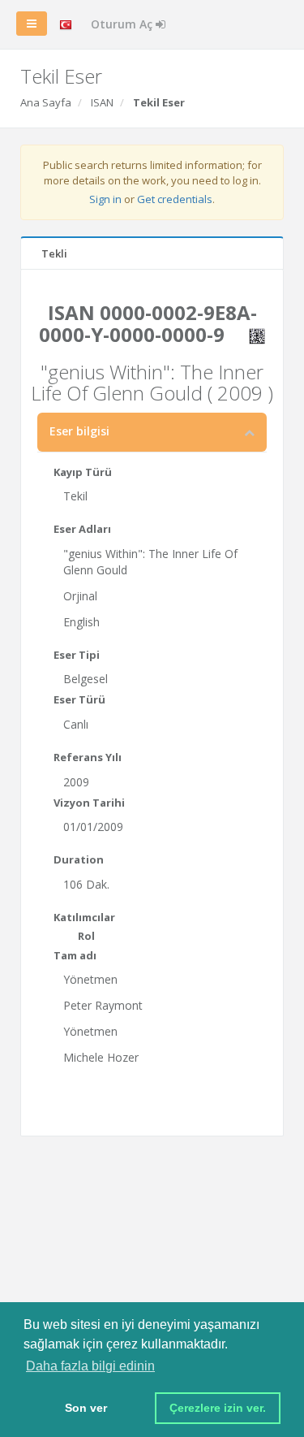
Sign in (105, 199)
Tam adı (75, 955)
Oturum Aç (123, 24)
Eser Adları (82, 529)
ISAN (102, 102)
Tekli (54, 253)
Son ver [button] (86, 1407)
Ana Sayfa (45, 102)
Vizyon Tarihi (89, 802)
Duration (79, 859)
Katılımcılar (84, 917)
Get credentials (174, 199)
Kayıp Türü (83, 472)
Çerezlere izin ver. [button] (217, 1407)
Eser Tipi (77, 654)
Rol (86, 935)
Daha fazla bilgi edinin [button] (90, 1366)
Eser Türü (79, 699)
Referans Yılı (88, 757)
